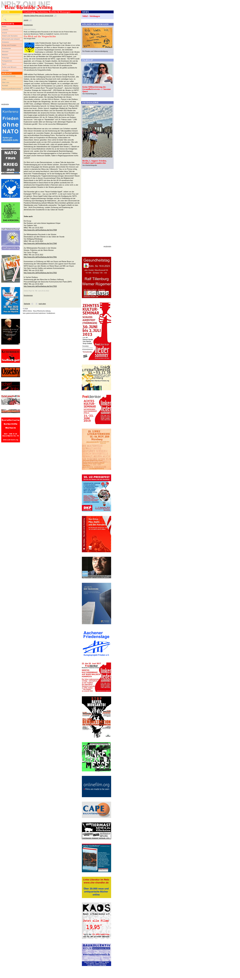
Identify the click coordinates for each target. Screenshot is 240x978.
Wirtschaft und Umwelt (11, 39)
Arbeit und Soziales (10, 36)
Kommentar (6, 48)
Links (4, 79)
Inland (4, 33)
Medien (5, 54)
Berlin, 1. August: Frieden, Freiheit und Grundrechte (94, 162)
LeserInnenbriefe (9, 76)
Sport (4, 64)
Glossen (5, 51)
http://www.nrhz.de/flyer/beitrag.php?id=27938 (40, 230)
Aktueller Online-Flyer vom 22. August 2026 (38, 16)
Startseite (27, 304)
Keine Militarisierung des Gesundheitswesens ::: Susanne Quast (96, 89)
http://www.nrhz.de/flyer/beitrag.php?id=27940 (40, 243)
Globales (5, 42)
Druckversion (28, 25)
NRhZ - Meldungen (91, 16)
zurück (26, 20)
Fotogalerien (7, 61)
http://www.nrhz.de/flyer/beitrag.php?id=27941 (40, 257)
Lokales (5, 29)
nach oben (42, 304)
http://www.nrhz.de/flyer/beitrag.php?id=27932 (40, 273)
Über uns (5, 82)
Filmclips (5, 58)
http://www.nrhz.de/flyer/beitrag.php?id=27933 (40, 286)
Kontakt (5, 85)
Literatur (5, 70)
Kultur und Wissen (9, 67)
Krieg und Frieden (9, 45)
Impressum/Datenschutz (11, 88)
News (4, 26)
